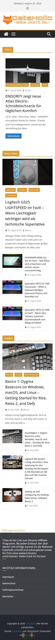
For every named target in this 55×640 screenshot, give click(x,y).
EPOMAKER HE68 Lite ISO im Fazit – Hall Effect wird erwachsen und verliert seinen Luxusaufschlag (37, 264)
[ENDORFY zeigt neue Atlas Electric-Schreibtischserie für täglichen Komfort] (28, 70)
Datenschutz (9, 583)
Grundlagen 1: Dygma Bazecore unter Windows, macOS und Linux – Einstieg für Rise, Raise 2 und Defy (37, 439)
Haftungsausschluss (13, 530)
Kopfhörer (34, 190)
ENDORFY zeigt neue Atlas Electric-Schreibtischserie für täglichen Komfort (23, 103)
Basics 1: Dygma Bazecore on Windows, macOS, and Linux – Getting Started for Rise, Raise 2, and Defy (26, 392)
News (45, 85)
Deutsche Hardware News (17, 85)
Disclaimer (7, 596)
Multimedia (11, 195)
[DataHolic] (6, 34)
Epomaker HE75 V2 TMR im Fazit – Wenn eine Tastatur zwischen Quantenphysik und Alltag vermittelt (37, 316)
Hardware (10, 190)
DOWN (31, 635)
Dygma (9, 375)
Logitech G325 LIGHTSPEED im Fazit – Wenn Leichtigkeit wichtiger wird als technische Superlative (25, 213)
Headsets (22, 190)
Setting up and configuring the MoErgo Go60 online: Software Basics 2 (37, 496)
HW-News (35, 85)
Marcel (28, 230)
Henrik (28, 90)
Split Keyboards (31, 375)
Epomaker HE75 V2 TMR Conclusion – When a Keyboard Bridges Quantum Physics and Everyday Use (37, 290)
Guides (18, 375)
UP (23, 635)
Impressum (8, 576)
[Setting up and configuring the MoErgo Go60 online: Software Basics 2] (12, 498)
